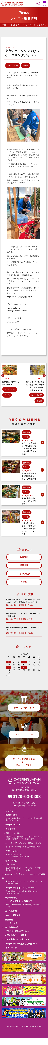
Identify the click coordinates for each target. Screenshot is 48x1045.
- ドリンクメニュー (11, 851)
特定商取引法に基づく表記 (17, 931)
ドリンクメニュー (24, 734)
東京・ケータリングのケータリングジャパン (19, 25)
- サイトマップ (9, 948)
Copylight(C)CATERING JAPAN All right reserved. (24, 1026)
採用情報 (24, 565)
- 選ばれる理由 (9, 815)
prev (7, 378)
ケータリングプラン (24, 707)
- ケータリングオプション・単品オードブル (21, 843)
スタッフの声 (12, 65)
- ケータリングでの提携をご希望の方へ (20, 944)
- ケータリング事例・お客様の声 (17, 901)
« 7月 (8, 675)
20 (24, 667)
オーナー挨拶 (11, 923)
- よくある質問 (9, 911)
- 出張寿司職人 (9, 897)
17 (9, 667)
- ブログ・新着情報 (11, 915)
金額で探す (10, 829)
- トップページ (9, 811)
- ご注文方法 (8, 864)
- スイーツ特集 (9, 861)
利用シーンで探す (13, 833)
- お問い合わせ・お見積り (14, 935)
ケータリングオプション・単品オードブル (24, 762)
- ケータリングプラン (12, 825)
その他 (25, 65)
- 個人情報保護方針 (11, 927)
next (40, 378)
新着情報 (24, 557)
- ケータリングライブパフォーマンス (19, 888)
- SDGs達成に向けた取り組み (15, 939)
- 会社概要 (7, 919)
